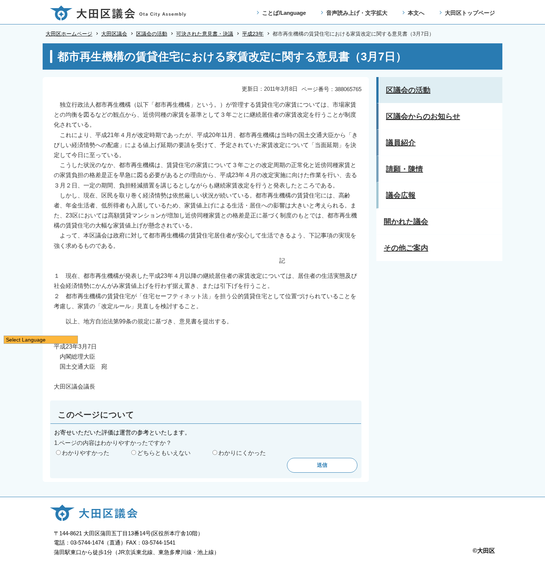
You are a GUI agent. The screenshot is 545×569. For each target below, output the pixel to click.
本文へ (416, 13)
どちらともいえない (164, 453)
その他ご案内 (406, 248)
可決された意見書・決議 (204, 34)
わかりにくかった (242, 453)
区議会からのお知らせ (423, 116)
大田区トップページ (470, 13)
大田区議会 (114, 34)
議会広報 (401, 195)
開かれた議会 (406, 221)
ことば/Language (284, 13)
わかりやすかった (85, 453)
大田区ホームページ (69, 34)
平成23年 (253, 34)
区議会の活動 (151, 34)
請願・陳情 (404, 169)
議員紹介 (401, 143)
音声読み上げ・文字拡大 (356, 13)
